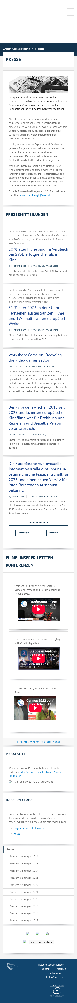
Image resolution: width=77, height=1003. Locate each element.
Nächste (53, 532)
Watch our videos (41, 942)
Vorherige (23, 532)
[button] (38, 522)
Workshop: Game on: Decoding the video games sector (35, 357)
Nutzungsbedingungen (51, 964)
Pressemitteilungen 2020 (24, 899)
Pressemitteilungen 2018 (24, 913)
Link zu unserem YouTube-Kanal (38, 741)
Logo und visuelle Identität (29, 828)
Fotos (17, 833)
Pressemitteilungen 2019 (24, 906)
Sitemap (61, 968)
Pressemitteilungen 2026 (24, 856)
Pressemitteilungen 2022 (24, 885)
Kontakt (45, 968)
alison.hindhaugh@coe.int (34, 195)
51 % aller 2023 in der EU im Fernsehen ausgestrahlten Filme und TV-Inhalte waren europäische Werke (38, 315)
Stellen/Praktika (54, 977)
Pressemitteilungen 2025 (24, 863)
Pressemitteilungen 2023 (24, 877)
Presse (10, 849)
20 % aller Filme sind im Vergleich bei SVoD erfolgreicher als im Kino (38, 254)
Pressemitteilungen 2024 (24, 870)
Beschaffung (54, 973)
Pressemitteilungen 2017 (24, 920)
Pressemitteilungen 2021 (24, 892)
